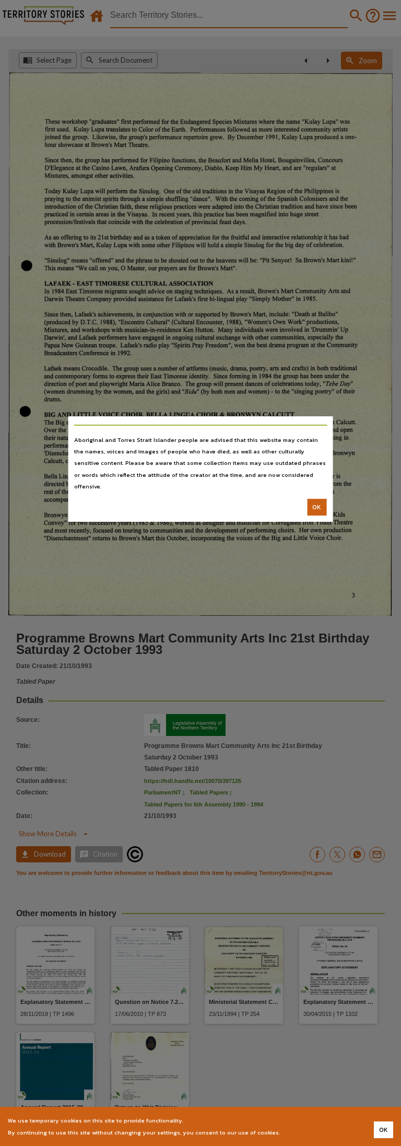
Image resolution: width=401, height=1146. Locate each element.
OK (316, 507)
